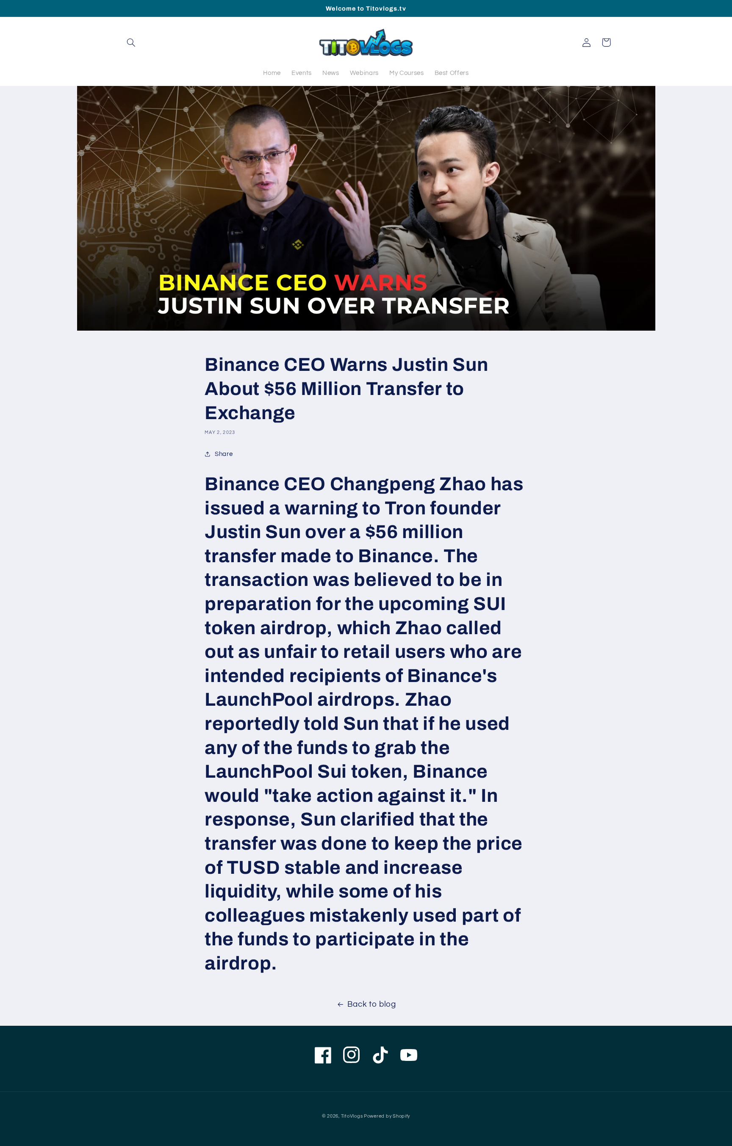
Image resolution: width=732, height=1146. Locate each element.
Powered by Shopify (387, 1116)
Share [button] (224, 454)
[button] (131, 42)
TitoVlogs (352, 1116)
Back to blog (371, 1004)
